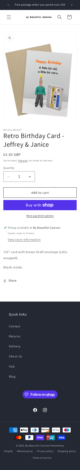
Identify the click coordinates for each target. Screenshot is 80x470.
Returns (14, 336)
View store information (24, 240)
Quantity (8, 168)
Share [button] (12, 280)
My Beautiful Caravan (37, 445)
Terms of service (42, 457)
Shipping (22, 160)
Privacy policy (45, 451)
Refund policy (25, 451)
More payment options (40, 215)
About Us (15, 356)
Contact (14, 326)
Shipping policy (67, 451)
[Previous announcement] (8, 5)
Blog (12, 376)
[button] (9, 17)
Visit (12, 366)
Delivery (14, 346)
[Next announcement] (72, 5)
